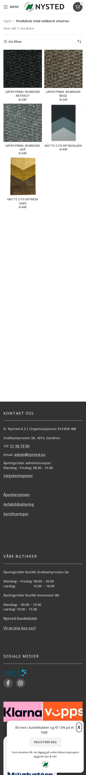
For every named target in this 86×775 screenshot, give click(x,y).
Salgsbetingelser (18, 475)
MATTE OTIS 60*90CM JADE (63, 146)
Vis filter (15, 42)
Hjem (7, 21)
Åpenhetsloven (16, 494)
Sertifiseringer (15, 514)
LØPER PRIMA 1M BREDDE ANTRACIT (22, 94)
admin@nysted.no (29, 454)
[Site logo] (44, 6)
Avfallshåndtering (18, 504)
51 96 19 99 (19, 446)
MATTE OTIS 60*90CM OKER (22, 201)
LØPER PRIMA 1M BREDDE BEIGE (63, 94)
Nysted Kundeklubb (20, 618)
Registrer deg (45, 742)
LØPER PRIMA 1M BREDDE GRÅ (22, 148)
